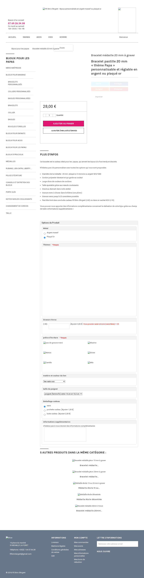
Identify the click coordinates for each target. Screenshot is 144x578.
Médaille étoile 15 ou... (89, 488)
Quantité (59, 115)
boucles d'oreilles (17, 126)
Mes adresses (80, 550)
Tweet (98, 84)
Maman (26, 37)
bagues (11, 119)
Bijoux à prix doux (14, 154)
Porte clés (11, 192)
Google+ (99, 89)
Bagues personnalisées (19, 98)
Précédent (41, 61)
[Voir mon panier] (74, 36)
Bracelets (13, 105)
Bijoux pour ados (14, 140)
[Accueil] (6, 49)
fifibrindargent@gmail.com (21, 554)
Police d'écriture (14, 175)
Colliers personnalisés (19, 91)
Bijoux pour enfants (15, 133)
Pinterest (118, 89)
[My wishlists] (136, 37)
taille (8, 213)
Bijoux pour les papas (16, 147)
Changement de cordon (17, 206)
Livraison (55, 542)
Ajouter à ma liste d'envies (64, 131)
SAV (53, 556)
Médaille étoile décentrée (89, 499)
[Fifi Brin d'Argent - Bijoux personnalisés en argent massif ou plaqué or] (72, 9)
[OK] (135, 545)
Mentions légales (58, 546)
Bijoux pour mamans (16, 75)
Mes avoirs (78, 546)
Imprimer (99, 97)
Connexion (131, 37)
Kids (50, 37)
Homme (63, 37)
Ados (39, 37)
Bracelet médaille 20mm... (89, 510)
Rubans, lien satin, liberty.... (19, 168)
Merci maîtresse (13, 68)
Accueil (12, 37)
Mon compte (81, 537)
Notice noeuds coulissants (19, 199)
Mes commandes (81, 542)
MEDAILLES (10, 161)
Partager (118, 84)
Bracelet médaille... (89, 465)
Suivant (85, 61)
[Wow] (9, 538)
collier (11, 112)
